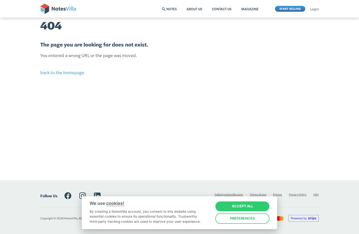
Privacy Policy (297, 194)
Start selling (290, 8)
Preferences (242, 218)
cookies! (115, 203)
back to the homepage (62, 72)
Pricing (277, 194)
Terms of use (258, 194)
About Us (194, 8)
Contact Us (222, 8)
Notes (171, 8)
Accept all (242, 206)
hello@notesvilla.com (229, 194)
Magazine (250, 8)
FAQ (316, 194)
